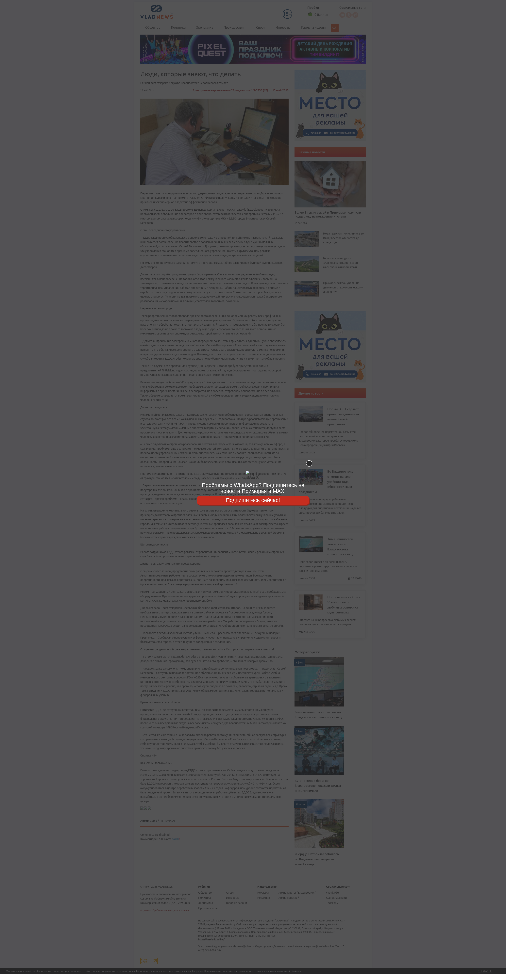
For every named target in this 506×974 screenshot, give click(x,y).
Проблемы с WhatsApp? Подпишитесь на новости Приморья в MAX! (253, 488)
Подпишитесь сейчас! (253, 500)
